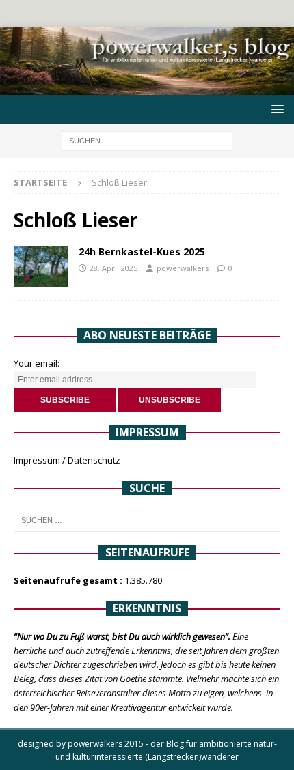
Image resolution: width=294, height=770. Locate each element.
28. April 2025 (113, 268)
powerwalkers (183, 268)
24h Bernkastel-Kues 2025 (142, 251)
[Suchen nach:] (147, 139)
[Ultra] (41, 266)
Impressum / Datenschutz (67, 460)
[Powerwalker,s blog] (147, 87)
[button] (275, 108)
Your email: (36, 363)
